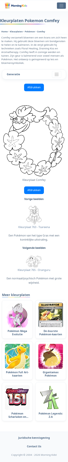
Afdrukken (34, 87)
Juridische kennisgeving (34, 438)
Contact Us (34, 446)
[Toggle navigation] (61, 5)
